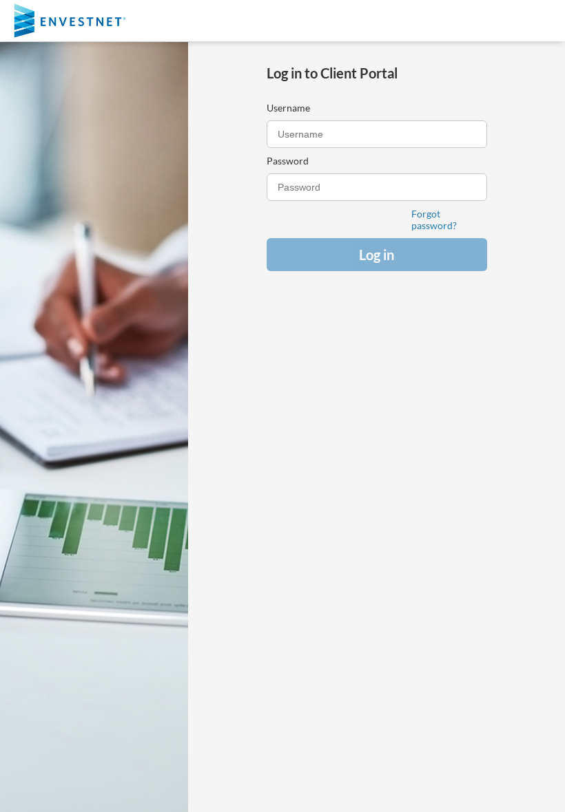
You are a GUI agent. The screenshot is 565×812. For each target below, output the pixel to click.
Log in (376, 254)
